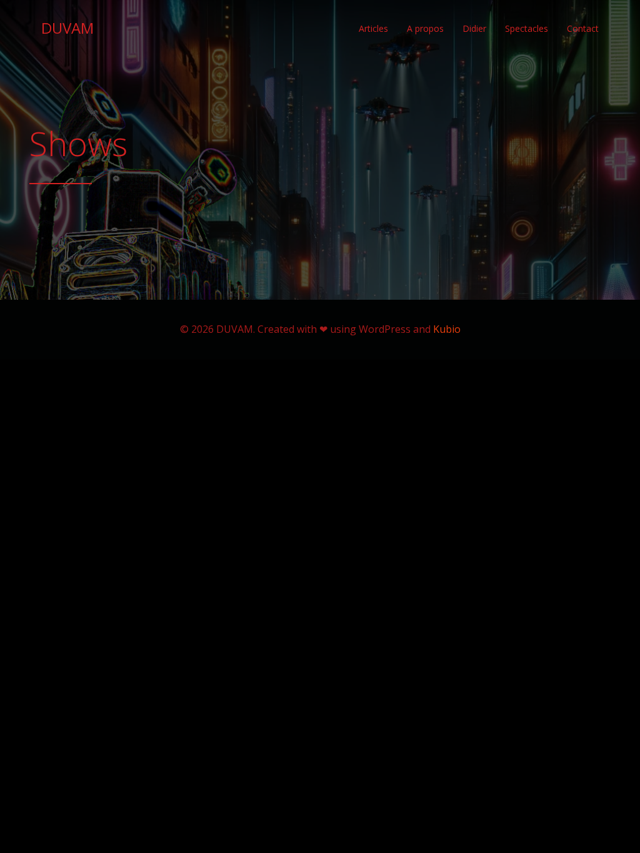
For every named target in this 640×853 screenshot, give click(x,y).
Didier (474, 28)
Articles (373, 28)
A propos (425, 28)
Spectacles (526, 28)
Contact (583, 28)
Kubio (447, 329)
